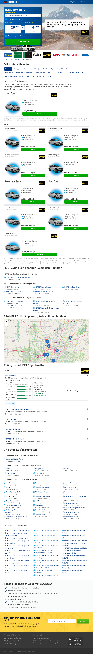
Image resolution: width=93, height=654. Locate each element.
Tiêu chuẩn (27, 69)
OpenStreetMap (85, 362)
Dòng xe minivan (72, 69)
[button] (53, 361)
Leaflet (77, 362)
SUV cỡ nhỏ (80, 73)
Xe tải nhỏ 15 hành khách (24, 73)
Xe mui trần (40, 76)
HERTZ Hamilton (10, 375)
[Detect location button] (39, 15)
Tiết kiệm (37, 69)
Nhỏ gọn (8, 69)
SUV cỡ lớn (70, 73)
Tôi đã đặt (84, 2)
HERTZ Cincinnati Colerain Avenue (17, 409)
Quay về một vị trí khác (16, 19)
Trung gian (17, 69)
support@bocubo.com (41, 638)
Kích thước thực (48, 69)
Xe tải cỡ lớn (9, 73)
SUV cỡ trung (58, 73)
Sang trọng (30, 76)
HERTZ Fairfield (10, 419)
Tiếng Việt (73, 2)
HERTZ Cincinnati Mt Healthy (15, 439)
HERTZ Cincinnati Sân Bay (14, 429)
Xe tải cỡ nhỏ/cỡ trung (43, 73)
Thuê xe (40, 114)
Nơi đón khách (10, 12)
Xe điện (49, 76)
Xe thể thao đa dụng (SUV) (14, 76)
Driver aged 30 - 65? (15, 36)
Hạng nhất (60, 69)
